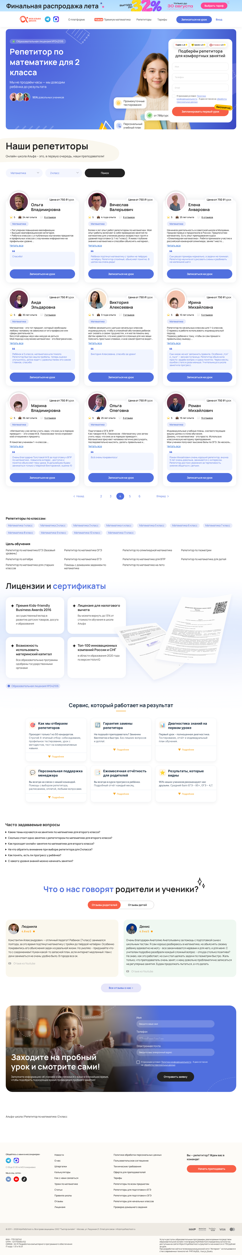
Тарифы (162, 19)
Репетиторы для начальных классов (134, 1201)
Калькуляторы (62, 1172)
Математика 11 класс (121, 532)
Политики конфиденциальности (191, 97)
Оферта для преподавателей (130, 1172)
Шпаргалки (60, 1166)
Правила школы (63, 1195)
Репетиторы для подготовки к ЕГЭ (132, 1189)
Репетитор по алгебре (19, 559)
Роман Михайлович (200, 408)
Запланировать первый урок (200, 111)
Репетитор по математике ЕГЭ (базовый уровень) (30, 551)
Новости (59, 1154)
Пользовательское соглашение (131, 1160)
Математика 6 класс (184, 525)
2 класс (54, 173)
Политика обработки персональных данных (138, 1154)
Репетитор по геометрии (196, 550)
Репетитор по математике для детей (203, 559)
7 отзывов (50, 314)
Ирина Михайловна (200, 305)
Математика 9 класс (53, 532)
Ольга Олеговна (119, 408)
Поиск (105, 173)
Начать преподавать (211, 1169)
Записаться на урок (194, 19)
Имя (139, 1017)
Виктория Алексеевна (121, 305)
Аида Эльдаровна (43, 305)
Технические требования (127, 1166)
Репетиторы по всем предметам (131, 1183)
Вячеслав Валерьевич (121, 207)
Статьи (58, 1189)
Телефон (141, 1031)
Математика (18, 173)
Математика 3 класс (85, 525)
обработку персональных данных (159, 1065)
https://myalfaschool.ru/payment (194, 1244)
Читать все (16, 245)
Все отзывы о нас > (121, 988)
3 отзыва (128, 417)
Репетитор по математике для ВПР (144, 559)
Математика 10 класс (87, 532)
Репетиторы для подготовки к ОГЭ (132, 1195)
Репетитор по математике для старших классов (30, 566)
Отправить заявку (175, 1077)
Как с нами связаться (66, 1177)
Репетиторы (143, 19)
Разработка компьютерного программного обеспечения (45, 1244)
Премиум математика (113, 19)
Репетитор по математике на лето (143, 565)
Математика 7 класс (217, 525)
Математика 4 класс (118, 525)
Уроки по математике (66, 1183)
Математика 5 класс (151, 525)
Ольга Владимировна (45, 207)
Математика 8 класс (20, 532)
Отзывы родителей (104, 905)
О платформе (76, 19)
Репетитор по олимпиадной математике (147, 550)
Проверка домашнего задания (130, 1207)
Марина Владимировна (45, 408)
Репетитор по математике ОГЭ (83, 550)
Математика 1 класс (20, 525)
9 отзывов (207, 417)
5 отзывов (207, 314)
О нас (57, 1160)
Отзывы (58, 1201)
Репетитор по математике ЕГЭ (82, 559)
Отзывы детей (137, 905)
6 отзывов (50, 217)
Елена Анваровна (199, 207)
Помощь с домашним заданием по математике (85, 566)
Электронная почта (148, 1046)
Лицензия (59, 1207)
